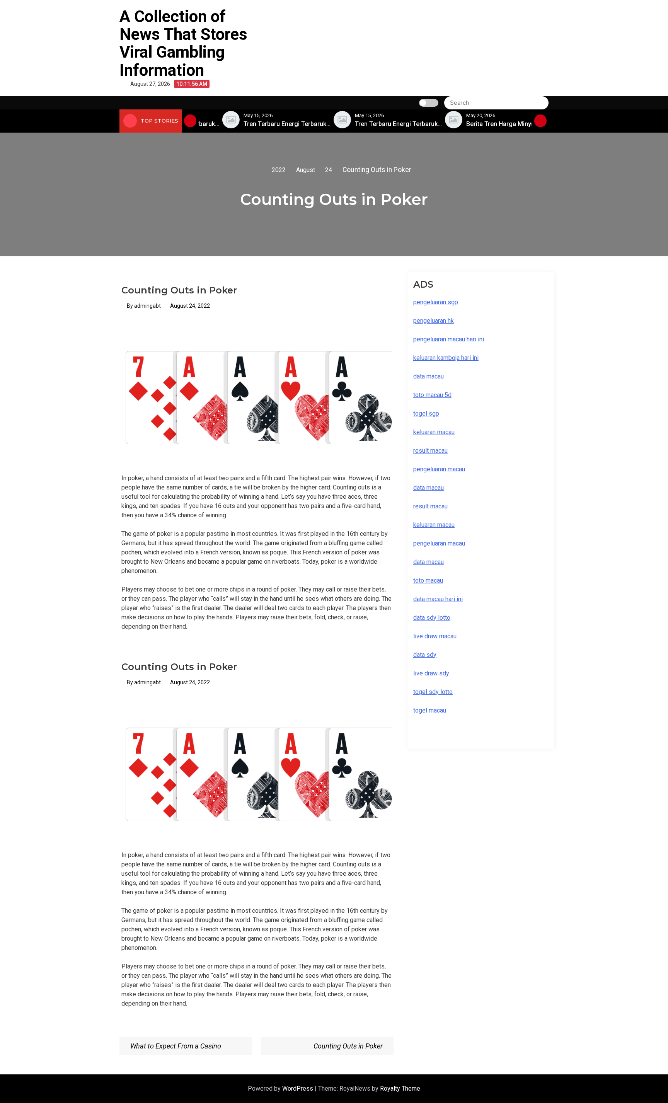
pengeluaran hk (433, 320)
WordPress (298, 1088)
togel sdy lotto (433, 692)
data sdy (424, 654)
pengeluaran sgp (435, 302)
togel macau (429, 710)
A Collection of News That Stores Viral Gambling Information (183, 43)
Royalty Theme (400, 1088)
